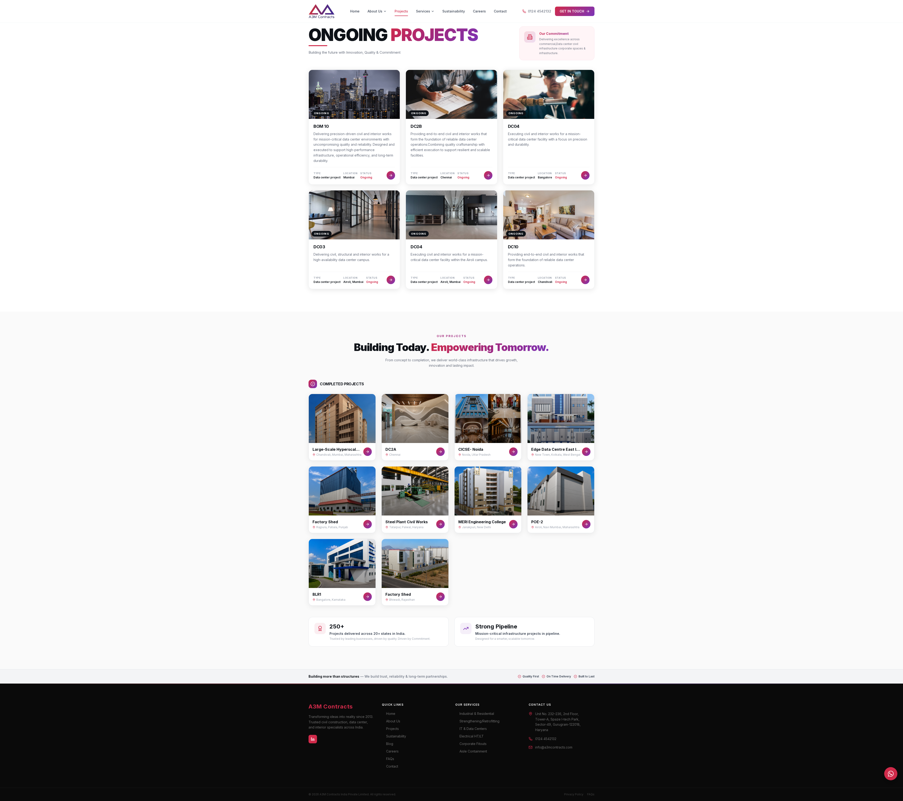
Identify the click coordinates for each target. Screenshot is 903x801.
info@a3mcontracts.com (553, 747)
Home (355, 11)
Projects (401, 11)
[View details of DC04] (585, 175)
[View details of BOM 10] (391, 175)
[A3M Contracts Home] (322, 11)
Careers (479, 11)
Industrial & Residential (476, 714)
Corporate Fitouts (473, 744)
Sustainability (453, 11)
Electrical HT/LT (471, 736)
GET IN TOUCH (572, 11)
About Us (375, 11)
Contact (500, 11)
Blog (389, 744)
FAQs (390, 759)
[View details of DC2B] (488, 175)
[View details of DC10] (585, 280)
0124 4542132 (539, 11)
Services (423, 11)
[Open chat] (890, 773)
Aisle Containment (473, 751)
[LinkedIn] (313, 739)
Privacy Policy (573, 794)
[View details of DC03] (391, 280)
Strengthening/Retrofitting (479, 721)
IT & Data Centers (473, 729)
